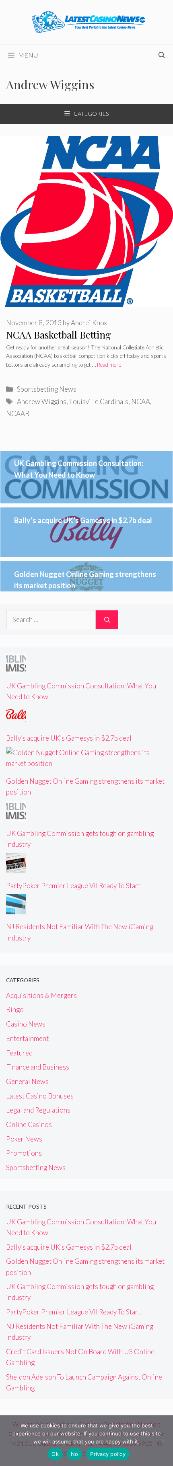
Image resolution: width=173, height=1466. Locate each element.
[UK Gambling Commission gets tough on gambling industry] (16, 815)
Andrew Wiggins (41, 401)
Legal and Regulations (38, 1110)
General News (27, 1081)
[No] (163, 1441)
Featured (19, 1053)
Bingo (15, 1009)
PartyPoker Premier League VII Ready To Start (73, 885)
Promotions (24, 1153)
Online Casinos (29, 1124)
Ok (55, 1454)
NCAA (140, 401)
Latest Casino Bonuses (40, 1096)
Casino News (25, 1024)
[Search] (107, 619)
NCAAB (17, 413)
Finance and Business (37, 1067)
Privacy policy (108, 1454)
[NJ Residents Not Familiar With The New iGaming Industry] (16, 909)
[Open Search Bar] (161, 55)
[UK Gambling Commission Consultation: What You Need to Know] (16, 668)
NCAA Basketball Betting (58, 334)
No (74, 1454)
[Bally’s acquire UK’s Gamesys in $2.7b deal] (16, 720)
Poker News (24, 1139)
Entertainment (27, 1038)
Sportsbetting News (46, 389)
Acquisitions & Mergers (41, 995)
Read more (109, 364)
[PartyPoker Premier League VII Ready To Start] (16, 867)
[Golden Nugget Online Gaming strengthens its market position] (86, 763)
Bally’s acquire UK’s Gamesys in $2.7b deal (83, 520)
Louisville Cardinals (98, 401)
